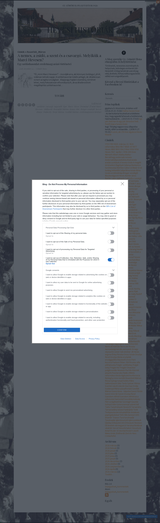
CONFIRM (62, 330)
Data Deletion (65, 339)
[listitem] (80, 227)
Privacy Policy (94, 339)
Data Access (80, 339)
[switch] (111, 233)
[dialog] (80, 261)
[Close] (123, 184)
